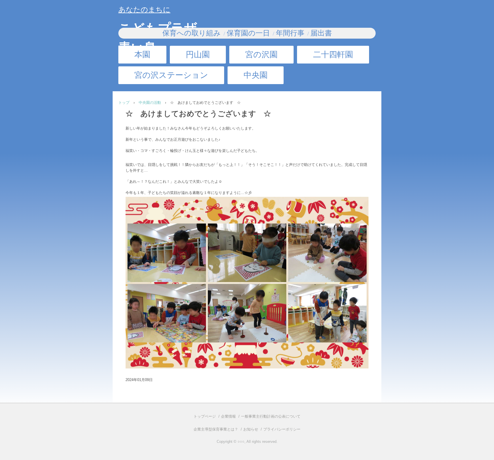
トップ (124, 102)
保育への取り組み (191, 33)
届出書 (321, 33)
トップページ (205, 416)
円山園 (198, 54)
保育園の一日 (248, 33)
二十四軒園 (333, 54)
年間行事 (290, 33)
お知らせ (250, 429)
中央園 (256, 75)
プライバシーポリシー (281, 429)
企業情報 (228, 416)
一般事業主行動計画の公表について (270, 416)
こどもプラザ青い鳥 (157, 26)
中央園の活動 (150, 102)
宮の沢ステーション (171, 75)
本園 (142, 54)
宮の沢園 (261, 54)
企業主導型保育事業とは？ (216, 429)
